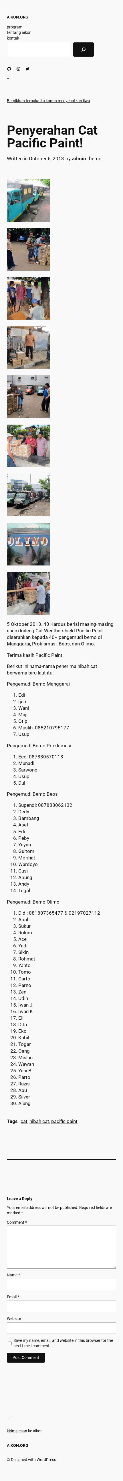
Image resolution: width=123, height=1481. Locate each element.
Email (13, 1297)
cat (24, 1121)
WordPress (46, 1459)
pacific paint (64, 1121)
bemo (95, 158)
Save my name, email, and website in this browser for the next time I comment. (63, 1343)
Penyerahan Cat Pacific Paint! (52, 136)
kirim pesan (17, 1431)
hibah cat (39, 1121)
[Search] (83, 49)
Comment (17, 1222)
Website (14, 1318)
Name (13, 1275)
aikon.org (17, 17)
